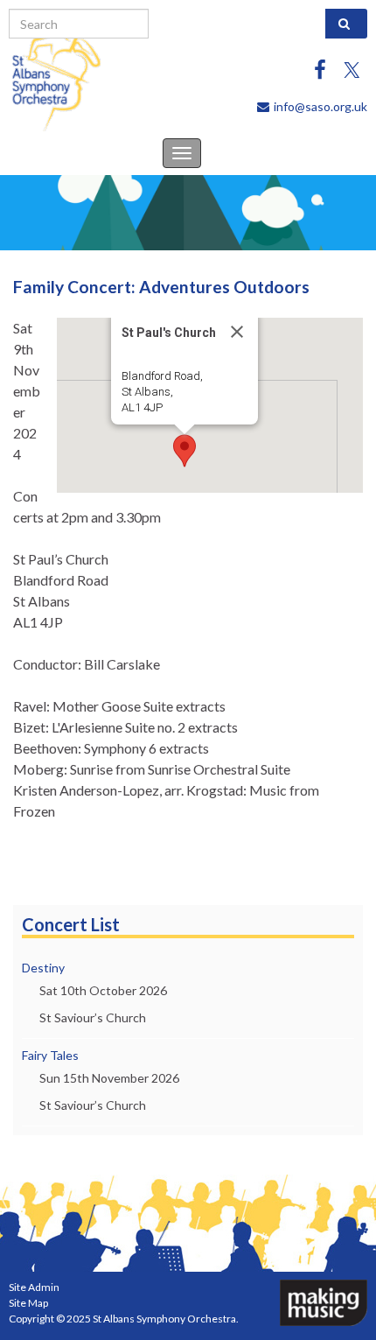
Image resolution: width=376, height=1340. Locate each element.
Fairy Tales (50, 1055)
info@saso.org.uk (320, 106)
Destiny (43, 967)
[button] (184, 450)
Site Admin (34, 1287)
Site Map (28, 1302)
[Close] (237, 332)
